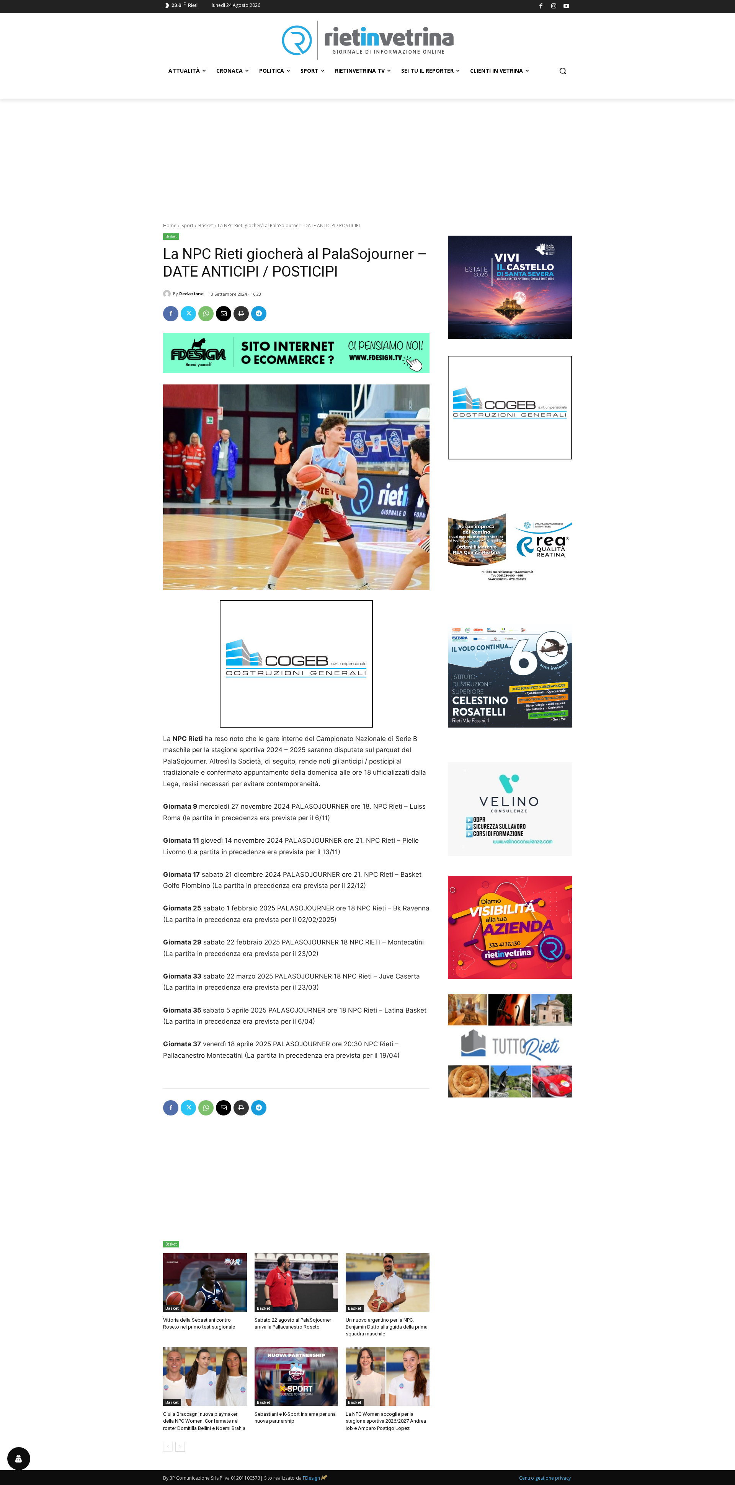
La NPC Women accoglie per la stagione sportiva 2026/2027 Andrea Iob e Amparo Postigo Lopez (386, 1421)
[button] (563, 71)
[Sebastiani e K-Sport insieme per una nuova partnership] (296, 1376)
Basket (205, 225)
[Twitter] (188, 313)
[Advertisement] (367, 156)
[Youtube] (566, 6)
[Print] (241, 313)
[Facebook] (541, 6)
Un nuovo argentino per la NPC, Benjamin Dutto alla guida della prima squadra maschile (387, 1327)
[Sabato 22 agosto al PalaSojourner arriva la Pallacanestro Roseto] (296, 1282)
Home (169, 225)
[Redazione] (168, 294)
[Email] (223, 313)
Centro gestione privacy (545, 1478)
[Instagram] (553, 6)
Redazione (191, 293)
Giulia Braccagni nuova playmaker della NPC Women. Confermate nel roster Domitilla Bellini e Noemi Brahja (204, 1421)
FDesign (311, 1478)
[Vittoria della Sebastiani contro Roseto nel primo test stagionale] (205, 1282)
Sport (187, 225)
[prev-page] (168, 1447)
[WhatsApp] (206, 313)
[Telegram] (258, 313)
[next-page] (180, 1447)
